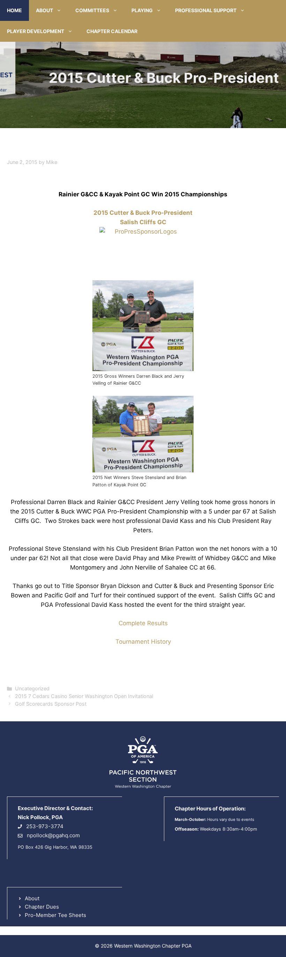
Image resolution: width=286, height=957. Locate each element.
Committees (92, 10)
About (44, 10)
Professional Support (205, 10)
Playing (142, 10)
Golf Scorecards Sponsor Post (50, 704)
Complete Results (143, 623)
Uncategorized (32, 688)
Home (14, 10)
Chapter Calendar (111, 31)
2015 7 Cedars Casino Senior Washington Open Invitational (84, 696)
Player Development (35, 31)
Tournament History (143, 641)
